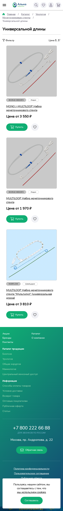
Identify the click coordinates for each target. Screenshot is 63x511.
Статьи (6, 411)
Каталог (25, 14)
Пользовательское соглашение (31, 473)
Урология (41, 14)
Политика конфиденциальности (31, 468)
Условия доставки (13, 390)
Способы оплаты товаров (17, 385)
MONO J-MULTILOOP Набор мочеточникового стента (24, 108)
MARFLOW (13, 284)
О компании (38, 337)
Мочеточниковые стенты (16, 17)
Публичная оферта (13, 406)
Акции (6, 333)
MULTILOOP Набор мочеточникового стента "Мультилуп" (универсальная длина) (29, 294)
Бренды (7, 337)
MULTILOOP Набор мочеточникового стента (29, 200)
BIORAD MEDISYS (16, 100)
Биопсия (7, 354)
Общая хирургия (12, 364)
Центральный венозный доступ (20, 374)
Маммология (9, 369)
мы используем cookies (31, 492)
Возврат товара (11, 396)
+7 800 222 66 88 (31, 428)
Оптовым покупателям (15, 401)
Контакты (8, 342)
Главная (11, 14)
